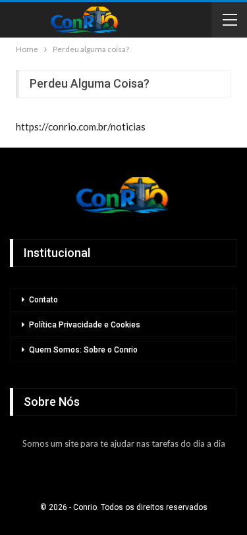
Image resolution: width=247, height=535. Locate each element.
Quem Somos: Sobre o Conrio (83, 349)
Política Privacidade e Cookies (84, 324)
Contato (43, 299)
